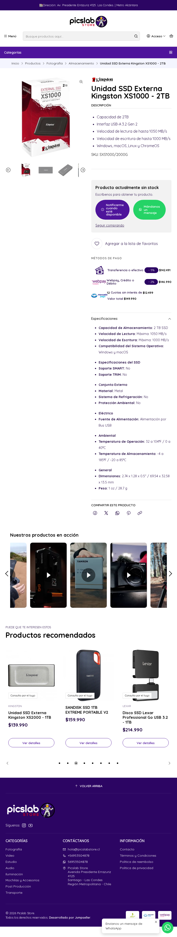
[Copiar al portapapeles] (140, 513)
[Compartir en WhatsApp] (117, 513)
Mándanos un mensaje (152, 209)
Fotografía (55, 63)
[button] (59, 763)
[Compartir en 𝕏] (106, 513)
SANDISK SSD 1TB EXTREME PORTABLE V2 (86, 710)
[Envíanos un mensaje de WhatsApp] (167, 927)
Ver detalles (31, 743)
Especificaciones (104, 318)
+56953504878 (78, 855)
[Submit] (136, 36)
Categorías (12, 52)
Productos (33, 63)
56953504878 (78, 862)
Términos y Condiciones (138, 855)
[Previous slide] (9, 170)
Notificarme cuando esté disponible (115, 209)
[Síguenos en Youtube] (30, 825)
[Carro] (171, 36)
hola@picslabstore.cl (84, 849)
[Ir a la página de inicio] (88, 21)
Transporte (14, 892)
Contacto (127, 849)
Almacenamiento (81, 63)
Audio (10, 868)
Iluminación (14, 874)
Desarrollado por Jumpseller (69, 917)
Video (10, 855)
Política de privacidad (136, 868)
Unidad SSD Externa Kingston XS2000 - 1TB (29, 715)
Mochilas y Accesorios (22, 880)
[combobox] (81, 36)
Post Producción (18, 886)
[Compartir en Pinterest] (129, 513)
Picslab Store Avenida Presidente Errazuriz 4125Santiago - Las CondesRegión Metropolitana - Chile (89, 876)
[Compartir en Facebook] (95, 513)
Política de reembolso (136, 862)
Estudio (11, 862)
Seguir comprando (109, 225)
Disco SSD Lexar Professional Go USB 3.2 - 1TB (145, 717)
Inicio (15, 63)
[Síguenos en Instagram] (24, 825)
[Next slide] (82, 170)
